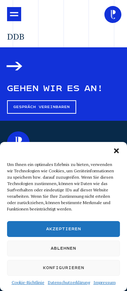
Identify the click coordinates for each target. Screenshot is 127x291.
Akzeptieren (63, 229)
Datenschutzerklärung (69, 282)
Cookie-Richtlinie (28, 282)
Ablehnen (63, 248)
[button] (116, 150)
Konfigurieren (63, 268)
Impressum (104, 282)
